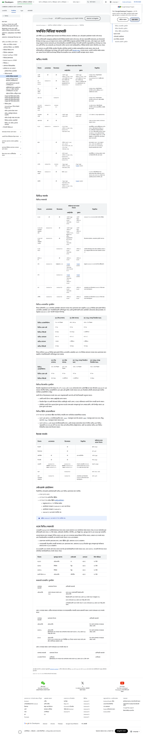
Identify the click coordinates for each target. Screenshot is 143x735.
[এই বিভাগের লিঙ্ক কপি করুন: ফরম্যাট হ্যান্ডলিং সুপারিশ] (55, 581)
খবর (25, 712)
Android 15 (86, 706)
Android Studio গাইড (108, 701)
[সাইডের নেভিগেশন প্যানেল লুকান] (20, 732)
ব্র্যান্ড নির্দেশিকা (41, 731)
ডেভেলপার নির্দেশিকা (108, 704)
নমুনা (21, 10)
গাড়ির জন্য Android (68, 709)
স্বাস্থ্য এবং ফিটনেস (48, 706)
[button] (10, 42)
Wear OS (66, 704)
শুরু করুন (135, 19)
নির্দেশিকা (13, 10)
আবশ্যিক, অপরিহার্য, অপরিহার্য (24, 2)
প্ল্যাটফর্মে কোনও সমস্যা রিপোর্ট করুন (131, 701)
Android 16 (86, 704)
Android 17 (86, 701)
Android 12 (86, 714)
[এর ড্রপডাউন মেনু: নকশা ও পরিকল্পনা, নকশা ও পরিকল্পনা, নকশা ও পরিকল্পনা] (68, 2)
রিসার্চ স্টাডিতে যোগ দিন (128, 710)
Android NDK (106, 712)
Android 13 (86, 712)
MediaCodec (76, 50)
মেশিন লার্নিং (47, 704)
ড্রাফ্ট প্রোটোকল (59, 500)
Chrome (52, 723)
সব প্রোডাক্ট (84, 723)
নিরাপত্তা (26, 706)
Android (26, 701)
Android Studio (126, 2)
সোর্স (25, 709)
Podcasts (26, 717)
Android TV (67, 712)
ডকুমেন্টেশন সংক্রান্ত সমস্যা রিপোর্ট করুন (131, 704)
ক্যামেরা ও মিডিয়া (48, 709)
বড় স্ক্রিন (66, 701)
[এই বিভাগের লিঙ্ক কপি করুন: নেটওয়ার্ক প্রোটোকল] (55, 488)
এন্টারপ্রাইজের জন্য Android (31, 704)
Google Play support (128, 708)
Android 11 (86, 717)
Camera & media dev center (12, 6)
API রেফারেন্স (106, 706)
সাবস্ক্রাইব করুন (121, 731)
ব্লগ (25, 714)
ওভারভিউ (4, 10)
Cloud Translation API (67, 18)
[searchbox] (11, 16)
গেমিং (45, 701)
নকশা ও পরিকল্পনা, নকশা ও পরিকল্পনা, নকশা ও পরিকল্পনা (52, 2)
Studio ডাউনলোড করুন (109, 709)
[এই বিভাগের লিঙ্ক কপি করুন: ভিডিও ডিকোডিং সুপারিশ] (55, 385)
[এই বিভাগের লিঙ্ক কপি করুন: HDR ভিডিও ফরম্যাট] (55, 527)
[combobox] (94, 1)
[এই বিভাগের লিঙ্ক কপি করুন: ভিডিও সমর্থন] (49, 196)
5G (45, 714)
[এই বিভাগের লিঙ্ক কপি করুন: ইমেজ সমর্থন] (49, 434)
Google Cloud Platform (72, 723)
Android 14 (86, 709)
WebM (77, 165)
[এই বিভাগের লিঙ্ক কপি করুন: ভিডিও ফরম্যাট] (48, 200)
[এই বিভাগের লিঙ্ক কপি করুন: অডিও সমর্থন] (49, 60)
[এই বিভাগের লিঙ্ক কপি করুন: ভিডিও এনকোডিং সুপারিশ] (56, 305)
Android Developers (41, 25)
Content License (54, 669)
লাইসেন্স (33, 731)
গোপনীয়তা (46, 712)
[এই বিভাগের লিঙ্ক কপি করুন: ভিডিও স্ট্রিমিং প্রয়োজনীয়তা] (56, 411)
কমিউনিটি (30, 10)
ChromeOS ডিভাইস (69, 706)
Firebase (60, 723)
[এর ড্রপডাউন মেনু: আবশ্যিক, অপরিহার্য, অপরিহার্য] (34, 2)
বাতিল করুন (123, 19)
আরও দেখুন (76, 2)
